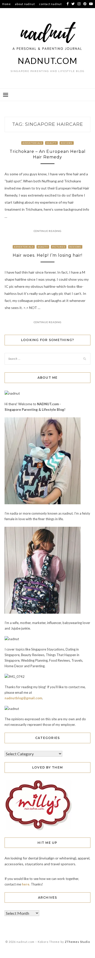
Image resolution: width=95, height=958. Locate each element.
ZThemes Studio (77, 941)
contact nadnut (50, 4)
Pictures (58, 247)
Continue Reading (48, 230)
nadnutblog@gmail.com (23, 698)
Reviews (66, 143)
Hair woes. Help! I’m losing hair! (47, 255)
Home (6, 4)
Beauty (51, 143)
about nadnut (25, 4)
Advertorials (32, 143)
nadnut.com (48, 61)
